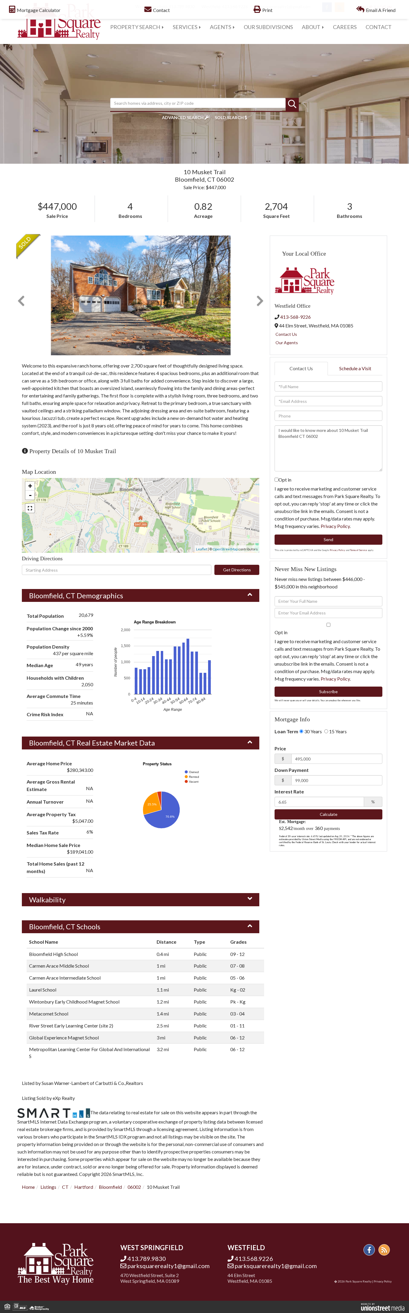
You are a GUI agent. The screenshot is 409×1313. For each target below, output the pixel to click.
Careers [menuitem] (345, 27)
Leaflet (201, 549)
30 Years (312, 731)
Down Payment (292, 770)
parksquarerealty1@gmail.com (169, 1265)
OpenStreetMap (225, 549)
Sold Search (229, 117)
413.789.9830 (147, 1258)
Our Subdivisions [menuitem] (268, 27)
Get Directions (237, 569)
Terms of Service (358, 550)
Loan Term (286, 731)
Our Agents (286, 342)
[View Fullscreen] (29, 508)
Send (328, 539)
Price (280, 748)
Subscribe (328, 691)
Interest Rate (289, 791)
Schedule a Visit (355, 368)
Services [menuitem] (185, 27)
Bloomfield (110, 1187)
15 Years (337, 731)
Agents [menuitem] (220, 27)
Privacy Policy (335, 526)
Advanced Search (183, 117)
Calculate (328, 814)
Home (28, 1187)
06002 (134, 1187)
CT (65, 1187)
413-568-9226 (295, 317)
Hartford (83, 1187)
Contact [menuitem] (379, 27)
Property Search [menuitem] (135, 27)
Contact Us (286, 334)
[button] (292, 104)
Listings (48, 1187)
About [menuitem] (311, 27)
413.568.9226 (254, 1258)
